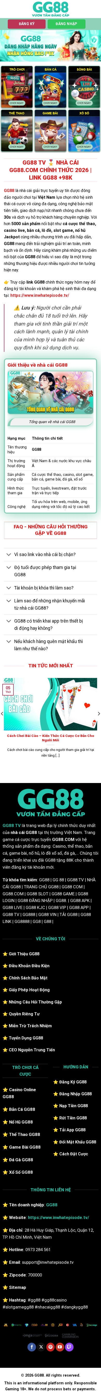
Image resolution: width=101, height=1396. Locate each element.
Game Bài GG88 (25, 1147)
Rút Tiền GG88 (73, 1118)
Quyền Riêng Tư (24, 1013)
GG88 (9, 190)
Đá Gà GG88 (21, 1159)
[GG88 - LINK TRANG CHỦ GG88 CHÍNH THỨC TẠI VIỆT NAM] (50, 9)
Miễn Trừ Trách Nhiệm (30, 1025)
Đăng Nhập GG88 (75, 1093)
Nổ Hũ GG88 (21, 1122)
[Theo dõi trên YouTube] (60, 1347)
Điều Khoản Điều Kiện (29, 965)
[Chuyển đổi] (9, 555)
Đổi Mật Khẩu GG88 (77, 1142)
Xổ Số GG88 (21, 1172)
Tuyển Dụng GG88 (26, 1038)
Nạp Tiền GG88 (73, 1105)
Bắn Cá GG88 (22, 1109)
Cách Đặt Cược (73, 1153)
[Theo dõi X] (41, 1347)
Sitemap (17, 1287)
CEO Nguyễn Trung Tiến (32, 1049)
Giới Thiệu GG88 (24, 953)
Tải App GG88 (72, 1129)
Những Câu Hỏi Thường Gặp (35, 1002)
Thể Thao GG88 (24, 1134)
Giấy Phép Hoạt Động (29, 989)
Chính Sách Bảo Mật (28, 978)
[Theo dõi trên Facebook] (31, 1347)
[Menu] (7, 9)
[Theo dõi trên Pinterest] (50, 1347)
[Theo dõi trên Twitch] (69, 1347)
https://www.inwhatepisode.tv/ (39, 295)
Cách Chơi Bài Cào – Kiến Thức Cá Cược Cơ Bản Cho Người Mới (50, 738)
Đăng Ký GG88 (72, 1082)
